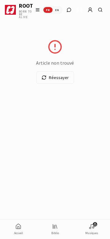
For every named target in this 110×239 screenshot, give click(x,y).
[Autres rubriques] (79, 9)
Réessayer (59, 77)
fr (48, 10)
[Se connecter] (90, 10)
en (57, 10)
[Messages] (69, 10)
